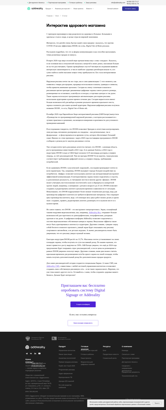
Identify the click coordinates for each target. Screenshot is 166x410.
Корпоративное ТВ (65, 377)
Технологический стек (129, 376)
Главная (49, 16)
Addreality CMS (52, 266)
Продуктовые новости (111, 354)
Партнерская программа (57, 2)
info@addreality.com (118, 2)
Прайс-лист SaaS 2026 (67, 366)
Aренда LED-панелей (66, 381)
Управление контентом (67, 350)
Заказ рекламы (91, 2)
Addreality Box (95, 212)
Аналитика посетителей (67, 358)
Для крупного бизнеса (36, 2)
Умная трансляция (65, 354)
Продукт (49, 8)
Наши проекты (78, 8)
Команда (125, 350)
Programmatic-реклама (67, 370)
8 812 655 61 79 (133, 4)
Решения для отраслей (62, 8)
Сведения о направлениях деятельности (127, 368)
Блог (57, 16)
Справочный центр (110, 358)
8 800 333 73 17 (133, 1)
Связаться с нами (128, 354)
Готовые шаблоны (75, 2)
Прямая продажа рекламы (68, 362)
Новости (89, 8)
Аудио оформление (66, 373)
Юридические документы (131, 372)
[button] (130, 8)
